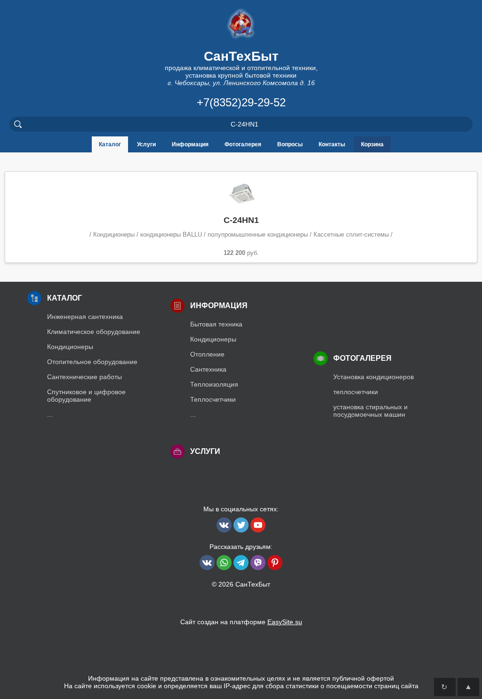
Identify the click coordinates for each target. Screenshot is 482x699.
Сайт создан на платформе (241, 622)
